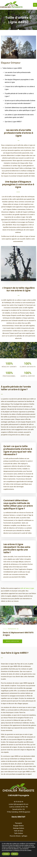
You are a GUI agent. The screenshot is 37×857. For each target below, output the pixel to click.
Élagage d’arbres (18, 826)
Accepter (6, 854)
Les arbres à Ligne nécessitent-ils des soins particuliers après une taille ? (16, 548)
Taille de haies (18, 831)
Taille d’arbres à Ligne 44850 (12, 68)
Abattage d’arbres (18, 828)
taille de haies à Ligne (27, 588)
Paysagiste (18, 823)
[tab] (18, 449)
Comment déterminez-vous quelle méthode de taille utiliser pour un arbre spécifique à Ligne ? (18, 504)
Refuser (15, 854)
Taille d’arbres (18, 833)
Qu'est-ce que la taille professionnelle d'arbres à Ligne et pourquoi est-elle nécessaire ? (17, 450)
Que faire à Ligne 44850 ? (13, 122)
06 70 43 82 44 (18, 802)
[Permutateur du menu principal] (35, 5)
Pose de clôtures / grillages (18, 836)
